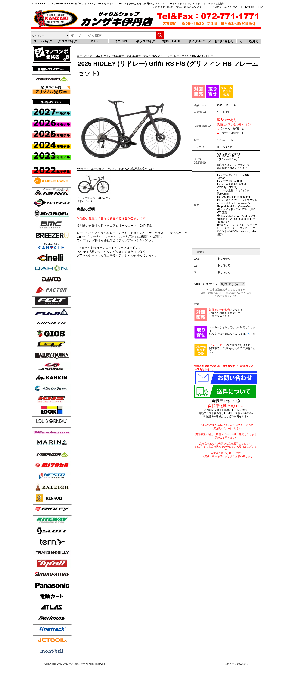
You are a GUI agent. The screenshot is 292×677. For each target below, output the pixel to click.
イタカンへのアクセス (224, 6)
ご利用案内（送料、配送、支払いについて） (178, 6)
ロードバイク (42, 41)
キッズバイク (145, 41)
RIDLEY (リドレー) (104, 55)
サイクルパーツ (199, 41)
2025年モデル (123, 55)
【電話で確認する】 (231, 133)
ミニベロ (120, 41)
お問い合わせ (224, 41)
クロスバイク (67, 41)
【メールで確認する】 (233, 128)
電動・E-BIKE (172, 41)
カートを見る (249, 41)
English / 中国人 (254, 6)
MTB (94, 41)
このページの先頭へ (236, 663)
